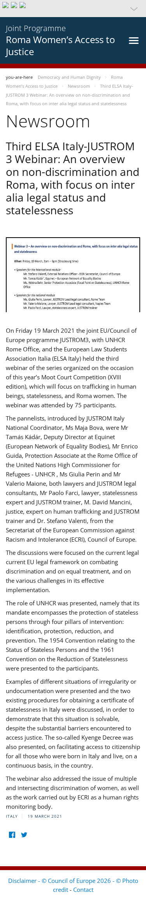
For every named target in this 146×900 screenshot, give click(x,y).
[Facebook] (12, 835)
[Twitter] (24, 835)
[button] (73, 8)
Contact (83, 889)
